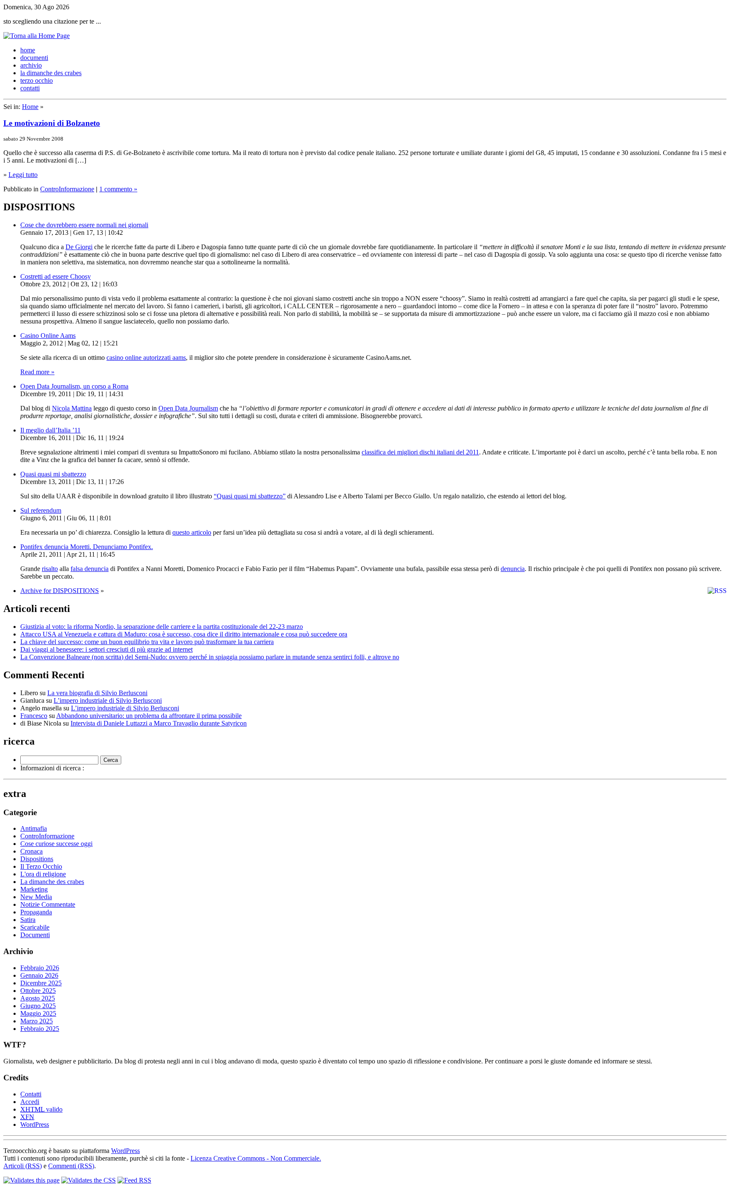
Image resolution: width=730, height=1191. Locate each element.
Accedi (29, 1101)
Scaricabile (34, 927)
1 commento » (118, 189)
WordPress (34, 1124)
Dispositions (36, 858)
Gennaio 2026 (39, 975)
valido (41, 1109)
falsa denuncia (90, 568)
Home (30, 106)
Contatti (30, 1094)
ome (27, 50)
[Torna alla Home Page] (36, 35)
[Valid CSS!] (88, 1180)
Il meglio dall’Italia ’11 (50, 430)
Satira (27, 919)
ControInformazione (67, 189)
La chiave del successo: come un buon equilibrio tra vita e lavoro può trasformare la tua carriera (147, 641)
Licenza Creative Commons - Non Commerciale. (256, 1158)
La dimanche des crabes (52, 881)
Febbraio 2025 (39, 1028)
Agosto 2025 (37, 998)
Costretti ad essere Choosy (55, 276)
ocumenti (34, 57)
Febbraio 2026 (39, 967)
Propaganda (36, 912)
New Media (36, 896)
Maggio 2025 (38, 1013)
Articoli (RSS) (22, 1165)
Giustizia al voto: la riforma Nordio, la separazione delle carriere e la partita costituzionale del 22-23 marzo (161, 626)
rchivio (31, 65)
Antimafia (33, 828)
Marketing (34, 889)
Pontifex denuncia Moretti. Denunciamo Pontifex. (86, 546)
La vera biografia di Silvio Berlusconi (97, 692)
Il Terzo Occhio (41, 866)
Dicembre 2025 (41, 983)
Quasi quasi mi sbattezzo (53, 474)
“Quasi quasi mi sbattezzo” (250, 496)
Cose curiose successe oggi (56, 843)
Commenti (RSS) (71, 1165)
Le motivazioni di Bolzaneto (51, 123)
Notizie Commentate (47, 904)
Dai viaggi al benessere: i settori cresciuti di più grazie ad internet (106, 649)
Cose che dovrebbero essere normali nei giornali (84, 224)
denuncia (513, 568)
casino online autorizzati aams (146, 357)
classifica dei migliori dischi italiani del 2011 (420, 452)
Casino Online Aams (48, 335)
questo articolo (191, 532)
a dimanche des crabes (51, 72)
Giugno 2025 (38, 1005)
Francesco (33, 715)
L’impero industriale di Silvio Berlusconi (108, 700)
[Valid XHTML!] (31, 1180)
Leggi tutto (23, 174)
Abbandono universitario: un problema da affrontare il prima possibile (149, 715)
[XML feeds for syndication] (134, 1180)
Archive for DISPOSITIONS (59, 590)
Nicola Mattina (72, 408)
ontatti (30, 88)
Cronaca (31, 851)
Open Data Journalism (188, 408)
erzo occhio (36, 80)
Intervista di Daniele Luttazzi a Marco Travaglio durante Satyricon (159, 723)
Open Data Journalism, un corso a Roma (74, 386)
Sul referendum (40, 510)
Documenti (35, 934)
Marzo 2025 (36, 1021)
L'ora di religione (43, 874)
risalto (50, 568)
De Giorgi (79, 246)
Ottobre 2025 (38, 990)
